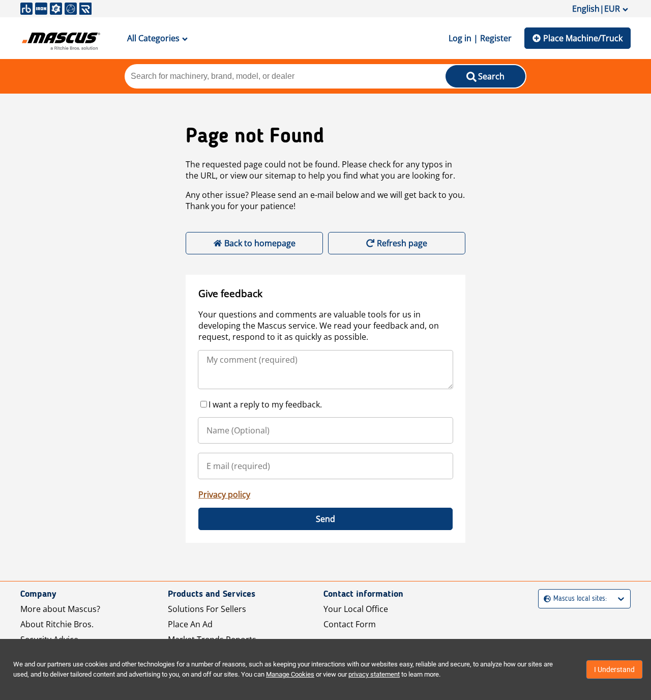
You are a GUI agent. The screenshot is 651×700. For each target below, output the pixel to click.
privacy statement (374, 674)
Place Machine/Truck (583, 38)
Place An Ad (190, 624)
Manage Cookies (290, 674)
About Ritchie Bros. (57, 624)
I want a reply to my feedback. (265, 404)
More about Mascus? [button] (60, 609)
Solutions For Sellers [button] (207, 609)
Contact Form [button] (349, 624)
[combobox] (545, 599)
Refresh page (402, 243)
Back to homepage (259, 243)
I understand (614, 669)
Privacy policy (224, 494)
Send (325, 518)
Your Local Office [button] (355, 609)
